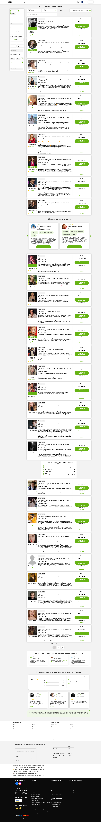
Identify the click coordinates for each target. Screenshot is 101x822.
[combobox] (11, 50)
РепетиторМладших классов (74, 790)
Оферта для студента (35, 796)
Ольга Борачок (81, 694)
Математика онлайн (55, 806)
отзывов (21, 812)
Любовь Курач (60, 694)
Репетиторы (17, 2)
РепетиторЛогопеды (73, 788)
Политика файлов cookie (35, 800)
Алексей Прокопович (41, 694)
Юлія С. (38, 224)
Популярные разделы (55, 792)
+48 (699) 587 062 (21, 790)
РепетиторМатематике (73, 784)
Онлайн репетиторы (25, 2)
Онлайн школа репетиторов (56, 794)
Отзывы (32, 790)
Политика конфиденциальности (37, 798)
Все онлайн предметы (55, 788)
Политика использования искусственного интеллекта (41, 802)
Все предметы (54, 786)
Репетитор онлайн (54, 784)
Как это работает (34, 786)
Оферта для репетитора (35, 794)
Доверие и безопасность (35, 804)
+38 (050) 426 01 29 (21, 788)
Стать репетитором (39, 2)
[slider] (11, 62)
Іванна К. (70, 224)
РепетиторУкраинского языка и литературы (77, 792)
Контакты (32, 784)
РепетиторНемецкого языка (74, 786)
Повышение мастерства (16, 29)
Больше (31, 706)
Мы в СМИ (33, 792)
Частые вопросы (34, 788)
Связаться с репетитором (81, 26)
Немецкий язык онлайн (55, 804)
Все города (53, 790)
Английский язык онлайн (56, 802)
